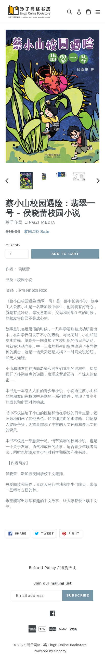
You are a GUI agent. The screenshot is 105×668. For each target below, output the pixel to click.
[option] (26, 181)
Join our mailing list (52, 583)
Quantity (13, 245)
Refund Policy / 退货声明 (52, 567)
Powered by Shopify (50, 651)
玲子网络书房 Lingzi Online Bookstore (57, 645)
